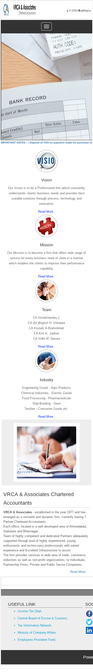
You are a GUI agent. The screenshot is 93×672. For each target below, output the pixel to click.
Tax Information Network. (35, 625)
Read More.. (46, 211)
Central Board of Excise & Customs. (43, 618)
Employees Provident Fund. (37, 639)
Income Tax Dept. (30, 611)
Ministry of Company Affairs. (37, 632)
